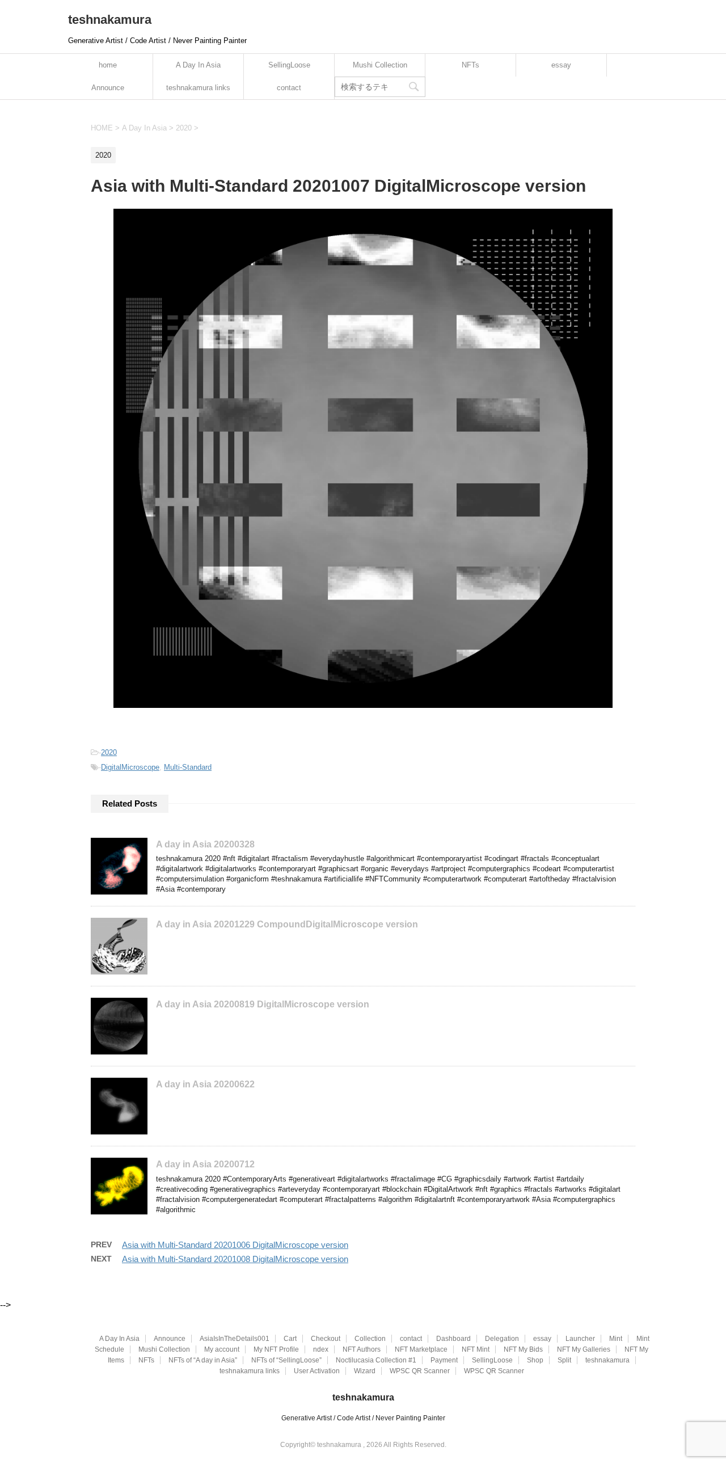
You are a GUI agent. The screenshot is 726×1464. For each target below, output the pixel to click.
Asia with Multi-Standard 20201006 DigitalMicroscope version (235, 1245)
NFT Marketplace (421, 1349)
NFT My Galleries (583, 1349)
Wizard (364, 1371)
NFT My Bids (523, 1349)
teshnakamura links (198, 87)
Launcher (580, 1339)
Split (564, 1360)
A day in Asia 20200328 (205, 844)
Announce (107, 87)
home (108, 65)
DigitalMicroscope (130, 767)
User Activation (317, 1371)
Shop (535, 1360)
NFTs (470, 65)
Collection (370, 1339)
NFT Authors (362, 1349)
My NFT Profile (276, 1349)
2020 (109, 752)
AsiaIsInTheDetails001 (234, 1339)
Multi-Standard (188, 767)
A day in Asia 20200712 (205, 1164)
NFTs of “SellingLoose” (286, 1360)
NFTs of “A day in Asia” (202, 1360)
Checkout (325, 1339)
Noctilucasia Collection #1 (376, 1360)
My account (221, 1349)
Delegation (502, 1339)
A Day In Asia (198, 65)
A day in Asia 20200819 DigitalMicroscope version (262, 1004)
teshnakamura (109, 19)
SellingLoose (289, 65)
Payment (444, 1360)
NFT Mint (475, 1349)
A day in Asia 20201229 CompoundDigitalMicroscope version (287, 924)
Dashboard (453, 1339)
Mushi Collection (380, 65)
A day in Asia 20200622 (205, 1084)
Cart (290, 1339)
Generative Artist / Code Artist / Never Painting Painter (363, 1418)
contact (289, 87)
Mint (615, 1339)
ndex (320, 1349)
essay (561, 65)
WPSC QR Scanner (420, 1371)
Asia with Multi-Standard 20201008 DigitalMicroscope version (235, 1259)
